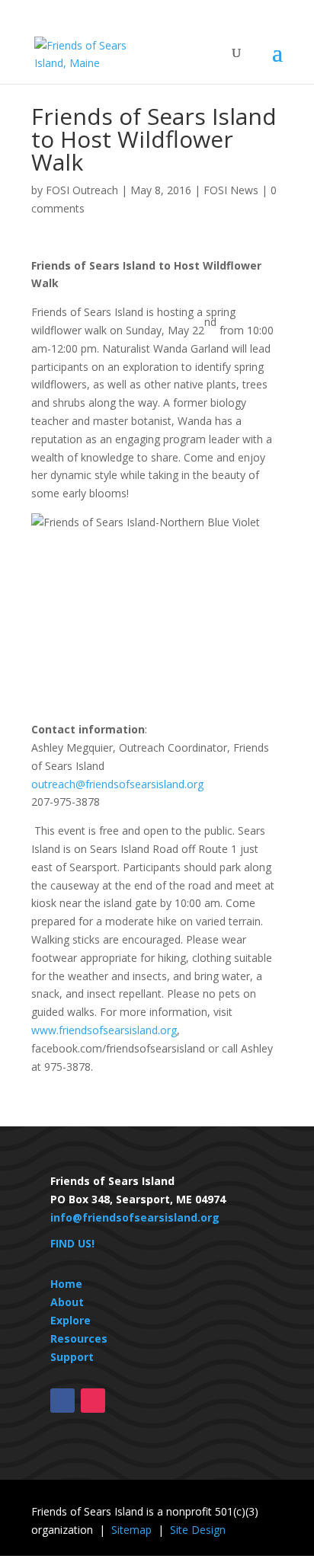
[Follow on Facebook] (62, 1400)
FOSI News (230, 190)
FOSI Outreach (82, 190)
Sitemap (131, 1529)
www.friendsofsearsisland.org (104, 1030)
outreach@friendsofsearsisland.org (117, 784)
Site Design (198, 1529)
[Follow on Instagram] (93, 1400)
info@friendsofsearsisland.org (134, 1217)
